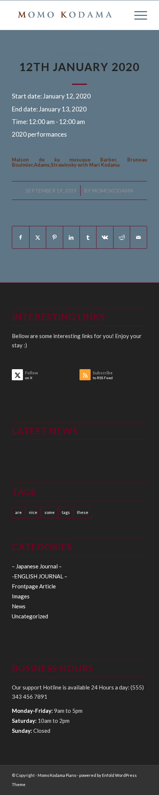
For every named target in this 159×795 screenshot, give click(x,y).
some (49, 512)
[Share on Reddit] (122, 237)
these (82, 512)
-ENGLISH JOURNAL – (39, 576)
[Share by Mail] (138, 237)
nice (33, 512)
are (18, 512)
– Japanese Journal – (37, 566)
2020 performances (79, 54)
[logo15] (66, 15)
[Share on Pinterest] (54, 237)
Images (21, 596)
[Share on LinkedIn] (71, 237)
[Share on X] (38, 237)
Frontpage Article (34, 586)
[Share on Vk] (105, 237)
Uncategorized (30, 616)
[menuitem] (137, 15)
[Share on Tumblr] (88, 237)
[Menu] (137, 15)
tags (66, 512)
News (19, 606)
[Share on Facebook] (20, 237)
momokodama (112, 190)
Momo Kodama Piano (57, 775)
